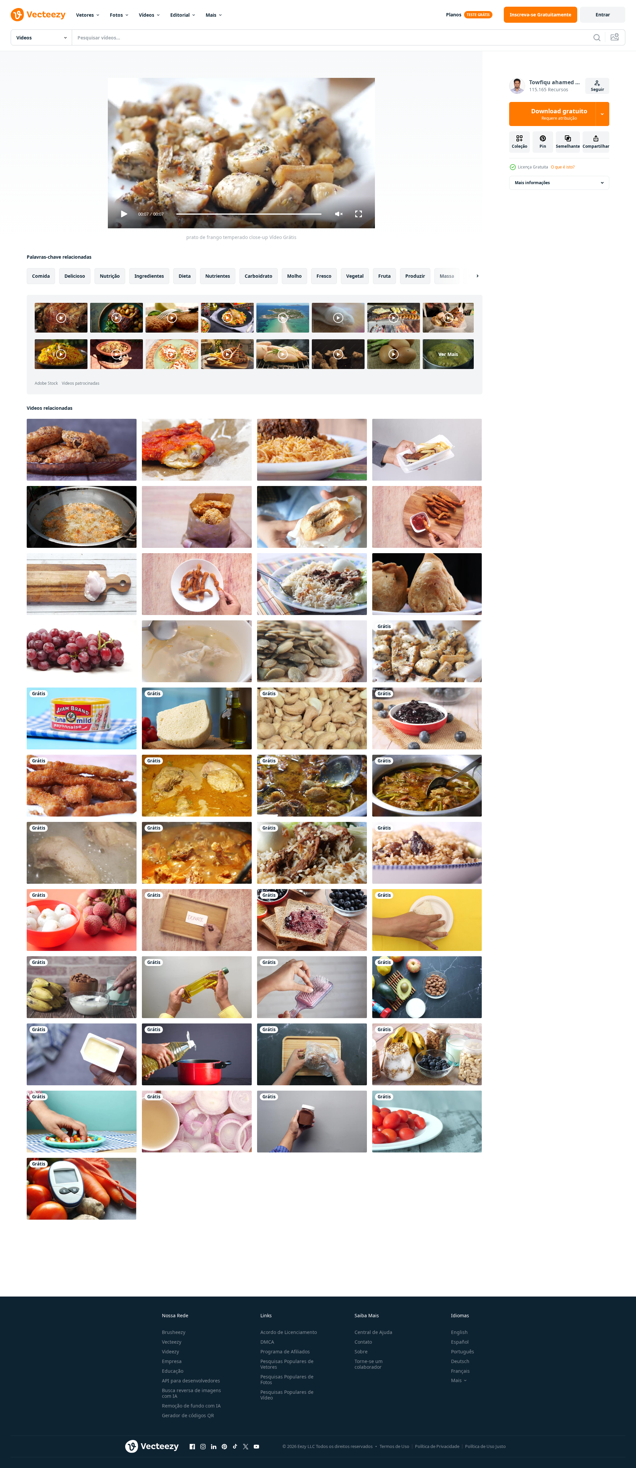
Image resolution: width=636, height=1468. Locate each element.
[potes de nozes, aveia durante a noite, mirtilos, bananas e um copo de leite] (427, 1054)
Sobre (361, 1351)
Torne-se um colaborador (369, 1364)
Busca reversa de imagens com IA (191, 1393)
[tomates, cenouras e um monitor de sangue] (81, 1189)
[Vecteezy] (38, 14)
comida (41, 276)
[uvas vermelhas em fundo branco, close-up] (82, 651)
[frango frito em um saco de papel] (197, 517)
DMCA (267, 1342)
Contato (363, 1342)
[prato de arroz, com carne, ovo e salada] (312, 584)
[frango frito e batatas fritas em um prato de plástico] (427, 450)
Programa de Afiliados (285, 1351)
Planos (453, 14)
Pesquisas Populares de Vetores (286, 1364)
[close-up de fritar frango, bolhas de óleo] (82, 853)
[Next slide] (471, 276)
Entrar (603, 14)
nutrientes (217, 276)
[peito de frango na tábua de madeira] (82, 584)
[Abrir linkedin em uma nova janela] (213, 1446)
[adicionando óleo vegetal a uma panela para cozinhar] (197, 1054)
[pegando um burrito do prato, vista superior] (427, 920)
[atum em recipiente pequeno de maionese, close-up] (82, 718)
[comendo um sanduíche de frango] (312, 517)
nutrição (110, 276)
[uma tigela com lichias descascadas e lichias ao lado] (82, 920)
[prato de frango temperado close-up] (427, 651)
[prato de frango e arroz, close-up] (312, 450)
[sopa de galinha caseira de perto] (312, 786)
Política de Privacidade (437, 1446)
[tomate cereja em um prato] (427, 1121)
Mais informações (532, 183)
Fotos (116, 15)
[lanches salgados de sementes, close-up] (312, 651)
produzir (415, 276)
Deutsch (460, 1361)
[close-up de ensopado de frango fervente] (197, 786)
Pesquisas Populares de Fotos (286, 1379)
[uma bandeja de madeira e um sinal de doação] (197, 920)
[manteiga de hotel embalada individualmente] (82, 1054)
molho (294, 276)
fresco (324, 276)
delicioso (74, 276)
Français (460, 1371)
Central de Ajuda (373, 1332)
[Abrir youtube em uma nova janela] (256, 1446)
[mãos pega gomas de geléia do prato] (82, 1121)
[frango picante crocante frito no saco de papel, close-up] (197, 450)
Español (460, 1342)
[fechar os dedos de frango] (82, 786)
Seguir (597, 89)
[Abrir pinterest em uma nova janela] (224, 1446)
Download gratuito (559, 114)
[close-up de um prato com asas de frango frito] (82, 450)
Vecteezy (171, 1342)
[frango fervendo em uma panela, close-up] (197, 853)
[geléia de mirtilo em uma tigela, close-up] (427, 718)
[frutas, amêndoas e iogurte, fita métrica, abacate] (427, 987)
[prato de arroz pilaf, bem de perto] (427, 853)
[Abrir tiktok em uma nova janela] (235, 1446)
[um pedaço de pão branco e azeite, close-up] (197, 718)
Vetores (85, 15)
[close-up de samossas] (427, 584)
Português (462, 1351)
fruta (384, 276)
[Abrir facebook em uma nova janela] (192, 1446)
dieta (185, 276)
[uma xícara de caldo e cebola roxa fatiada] (197, 1121)
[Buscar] (597, 37)
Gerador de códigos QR (188, 1415)
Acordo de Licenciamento (288, 1332)
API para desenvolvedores (191, 1380)
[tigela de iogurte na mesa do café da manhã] (82, 987)
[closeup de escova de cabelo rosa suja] (312, 987)
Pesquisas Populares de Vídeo (286, 1395)
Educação (172, 1371)
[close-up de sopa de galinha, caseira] (427, 786)
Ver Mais (448, 354)
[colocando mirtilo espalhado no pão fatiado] (312, 920)
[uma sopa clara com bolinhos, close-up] (197, 651)
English (459, 1332)
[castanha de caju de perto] (312, 718)
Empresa (172, 1361)
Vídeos (146, 15)
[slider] (249, 214)
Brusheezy (173, 1332)
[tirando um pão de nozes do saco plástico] (312, 1054)
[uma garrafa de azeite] (197, 987)
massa (447, 276)
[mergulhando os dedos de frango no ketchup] (427, 517)
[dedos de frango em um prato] (197, 584)
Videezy (170, 1351)
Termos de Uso (394, 1446)
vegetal (355, 276)
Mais (211, 15)
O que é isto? (563, 167)
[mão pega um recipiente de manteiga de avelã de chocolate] (312, 1121)
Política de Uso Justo (485, 1446)
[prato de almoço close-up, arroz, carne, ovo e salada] (312, 853)
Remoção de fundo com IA (191, 1405)
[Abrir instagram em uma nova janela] (203, 1446)
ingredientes (149, 276)
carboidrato (258, 276)
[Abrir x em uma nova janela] (245, 1446)
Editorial (180, 15)
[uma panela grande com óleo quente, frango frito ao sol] (82, 517)
